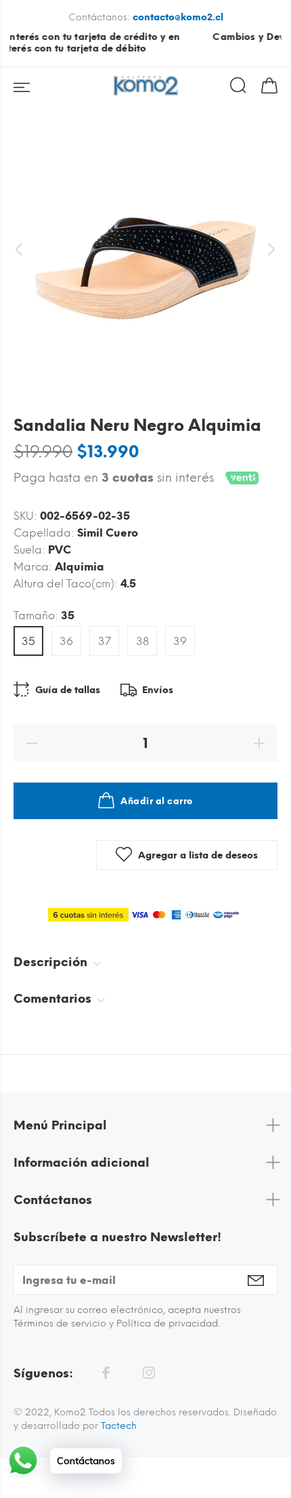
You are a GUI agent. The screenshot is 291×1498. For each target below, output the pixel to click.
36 (66, 641)
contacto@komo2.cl (178, 17)
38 (142, 641)
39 (180, 641)
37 (104, 641)
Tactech (119, 1426)
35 (28, 641)
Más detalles (254, 37)
